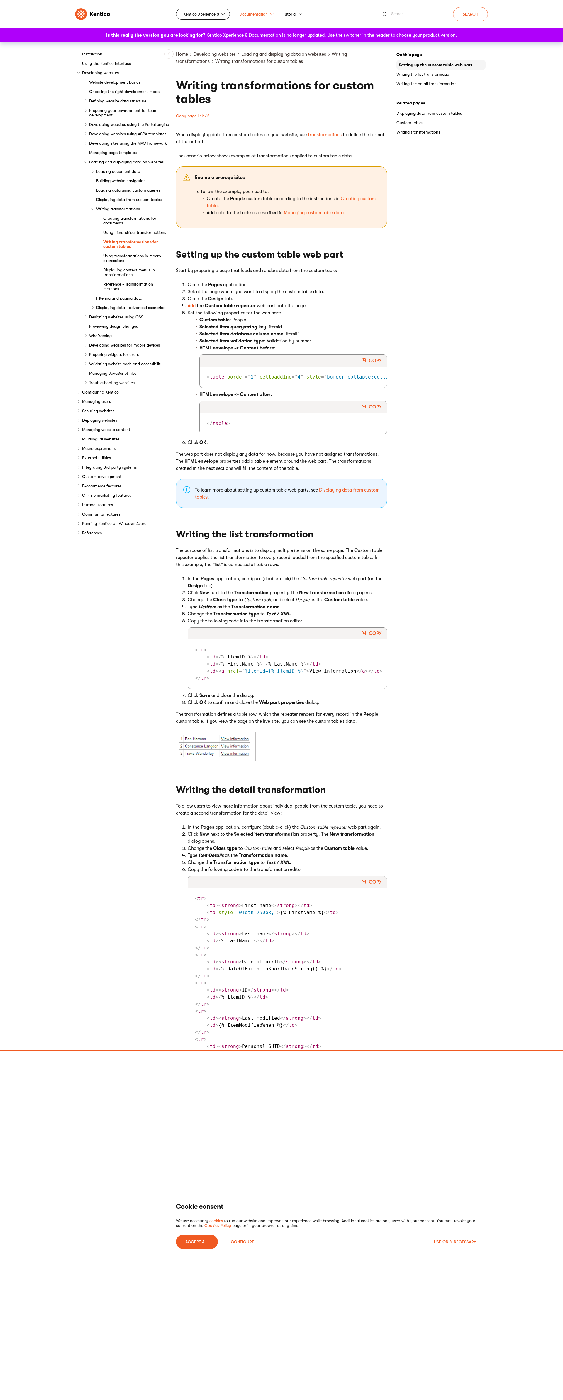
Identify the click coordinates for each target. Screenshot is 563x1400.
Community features (101, 514)
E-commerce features (101, 486)
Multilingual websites (100, 439)
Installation (92, 54)
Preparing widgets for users (114, 354)
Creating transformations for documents (129, 220)
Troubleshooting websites (112, 382)
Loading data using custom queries (128, 190)
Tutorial (289, 14)
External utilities (96, 457)
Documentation (253, 14)
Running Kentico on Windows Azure (114, 523)
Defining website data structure (117, 101)
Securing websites (98, 410)
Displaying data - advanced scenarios (130, 307)
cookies (216, 1220)
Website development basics (114, 82)
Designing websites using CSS (116, 317)
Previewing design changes (113, 326)
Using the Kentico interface (106, 63)
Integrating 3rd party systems (109, 467)
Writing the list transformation (424, 74)
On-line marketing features (106, 495)
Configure (242, 1241)
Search (470, 14)
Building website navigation (121, 180)
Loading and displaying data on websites (126, 162)
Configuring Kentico (100, 392)
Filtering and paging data (119, 298)
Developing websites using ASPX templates (127, 133)
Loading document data (118, 171)
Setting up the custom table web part (435, 65)
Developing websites (100, 72)
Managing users (96, 401)
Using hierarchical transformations (134, 232)
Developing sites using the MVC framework (128, 143)
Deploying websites (99, 420)
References (92, 533)
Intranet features (97, 504)
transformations (325, 134)
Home (182, 54)
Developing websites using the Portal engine (129, 124)
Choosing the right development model (124, 91)
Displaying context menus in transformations (129, 272)
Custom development (101, 476)
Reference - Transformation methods (128, 286)
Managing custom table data (314, 212)
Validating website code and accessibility (126, 364)
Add (192, 305)
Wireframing (100, 335)
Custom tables (409, 122)
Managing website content (106, 429)
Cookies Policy (217, 1225)
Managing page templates (113, 152)
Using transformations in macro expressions (132, 258)
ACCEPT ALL (196, 1241)
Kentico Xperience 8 (201, 14)
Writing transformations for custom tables (130, 244)
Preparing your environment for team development (123, 112)
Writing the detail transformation (426, 83)
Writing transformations (118, 209)
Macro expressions (99, 448)
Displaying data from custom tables (129, 199)
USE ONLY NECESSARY (455, 1241)
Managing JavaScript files (112, 373)
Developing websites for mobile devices (124, 345)
